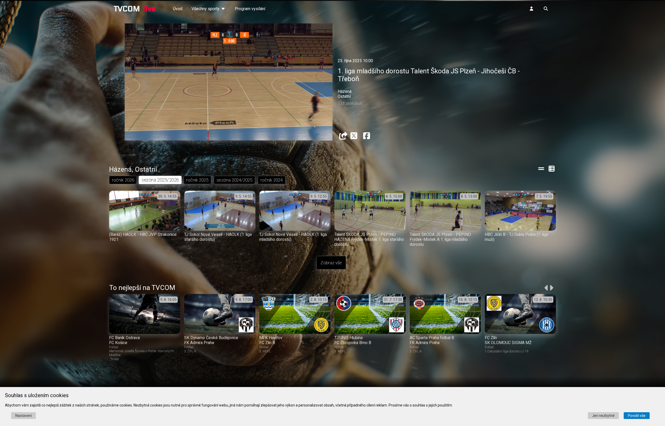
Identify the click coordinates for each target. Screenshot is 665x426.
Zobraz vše (331, 262)
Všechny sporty (206, 8)
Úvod (177, 8)
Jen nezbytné (603, 416)
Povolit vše (637, 416)
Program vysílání (250, 8)
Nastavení (23, 416)
